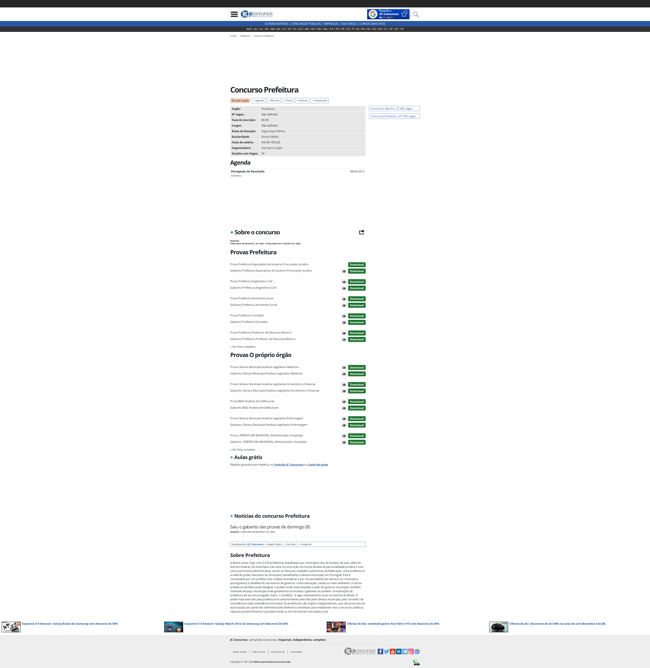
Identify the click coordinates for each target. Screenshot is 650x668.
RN (363, 29)
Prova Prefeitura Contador (247, 315)
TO (402, 29)
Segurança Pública (273, 131)
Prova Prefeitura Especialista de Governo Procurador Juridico (269, 264)
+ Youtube (290, 544)
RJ (358, 29)
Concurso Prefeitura (264, 35)
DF (289, 29)
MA (307, 29)
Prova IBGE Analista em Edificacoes (252, 401)
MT (313, 29)
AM (272, 29)
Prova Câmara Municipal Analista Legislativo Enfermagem (266, 418)
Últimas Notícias (276, 24)
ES (294, 29)
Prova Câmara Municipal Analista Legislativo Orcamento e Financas (273, 384)
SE (396, 29)
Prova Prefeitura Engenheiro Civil (251, 281)
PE (348, 29)
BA (278, 29)
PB (337, 29)
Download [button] (357, 264)
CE (284, 29)
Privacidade (296, 651)
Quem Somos (240, 651)
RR (380, 29)
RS (368, 29)
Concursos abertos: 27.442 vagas (392, 108)
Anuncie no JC (278, 651)
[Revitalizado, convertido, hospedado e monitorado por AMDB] (416, 662)
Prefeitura (268, 109)
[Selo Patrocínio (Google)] (388, 14)
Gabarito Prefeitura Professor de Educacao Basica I (262, 339)
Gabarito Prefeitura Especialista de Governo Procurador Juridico (271, 270)
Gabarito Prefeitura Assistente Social (253, 305)
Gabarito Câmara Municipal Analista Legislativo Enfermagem (268, 425)
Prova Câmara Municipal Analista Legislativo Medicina (264, 367)
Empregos (331, 24)
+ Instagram (305, 544)
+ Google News (273, 544)
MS (319, 29)
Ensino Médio (270, 137)
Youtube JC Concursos (289, 464)
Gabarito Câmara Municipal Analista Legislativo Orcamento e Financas (274, 390)
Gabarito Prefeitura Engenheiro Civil (253, 288)
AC (255, 29)
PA (331, 29)
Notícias (302, 100)
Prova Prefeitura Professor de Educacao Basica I (260, 332)
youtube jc (348, 24)
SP (391, 29)
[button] (344, 271)
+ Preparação (319, 100)
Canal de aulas (318, 464)
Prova (288, 100)
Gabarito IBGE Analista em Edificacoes (254, 407)
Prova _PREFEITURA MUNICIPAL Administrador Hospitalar (266, 435)
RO (374, 29)
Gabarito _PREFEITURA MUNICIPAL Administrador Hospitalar (268, 442)
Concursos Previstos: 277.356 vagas (393, 116)
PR (342, 29)
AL (261, 29)
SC (385, 29)
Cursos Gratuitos (372, 24)
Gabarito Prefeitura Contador (249, 322)
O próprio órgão (272, 148)
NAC (249, 29)
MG (325, 29)
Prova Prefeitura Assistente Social (251, 298)
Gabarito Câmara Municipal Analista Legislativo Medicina (266, 373)
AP (266, 29)
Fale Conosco (259, 651)
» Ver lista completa (242, 347)
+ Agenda (258, 100)
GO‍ (301, 29)
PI (353, 29)
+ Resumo (273, 100)
